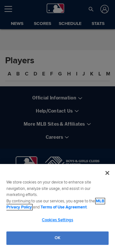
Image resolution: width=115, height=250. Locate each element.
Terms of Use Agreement (64, 207)
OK (57, 237)
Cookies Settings (57, 220)
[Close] (107, 173)
